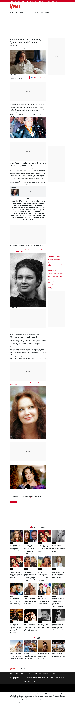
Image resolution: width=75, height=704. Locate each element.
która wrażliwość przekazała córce (37, 184)
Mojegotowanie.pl (27, 687)
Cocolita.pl (12, 690)
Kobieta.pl (40, 687)
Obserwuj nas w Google (36, 77)
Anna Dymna (13, 502)
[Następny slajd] (65, 646)
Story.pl (53, 690)
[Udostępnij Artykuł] (44, 77)
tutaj (20, 702)
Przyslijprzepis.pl (41, 690)
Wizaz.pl (53, 687)
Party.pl (11, 685)
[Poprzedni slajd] (10, 646)
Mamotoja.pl (26, 685)
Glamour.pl (12, 687)
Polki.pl (39, 685)
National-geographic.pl (28, 690)
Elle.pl (53, 685)
